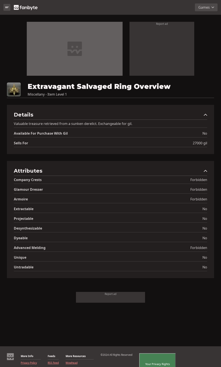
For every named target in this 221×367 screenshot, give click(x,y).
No (204, 133)
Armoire (21, 199)
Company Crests (28, 180)
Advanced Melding (30, 248)
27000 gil (200, 143)
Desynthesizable (28, 228)
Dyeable (21, 238)
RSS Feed (53, 363)
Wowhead (71, 363)
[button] (110, 116)
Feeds (51, 356)
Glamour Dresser (28, 189)
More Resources (76, 356)
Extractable (23, 209)
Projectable (23, 218)
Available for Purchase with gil (41, 133)
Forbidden (198, 180)
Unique (20, 257)
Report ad (162, 24)
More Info (27, 356)
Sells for (21, 143)
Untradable (23, 267)
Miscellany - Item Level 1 (47, 94)
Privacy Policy (29, 363)
